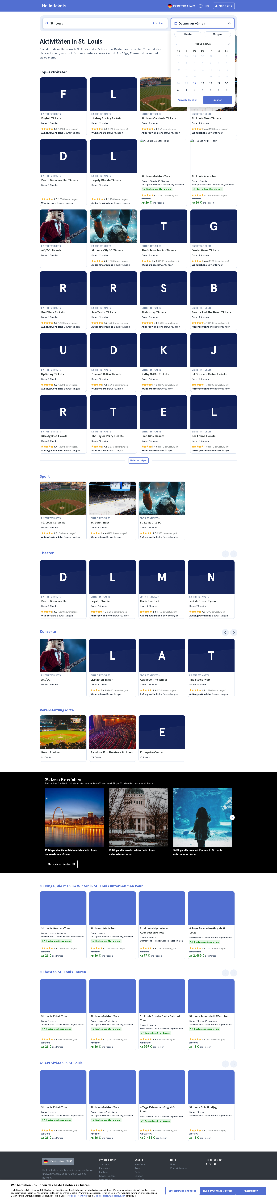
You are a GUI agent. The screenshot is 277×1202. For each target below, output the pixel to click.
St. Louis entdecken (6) (61, 864)
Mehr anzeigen (138, 460)
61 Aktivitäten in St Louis (61, 1063)
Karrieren (104, 1168)
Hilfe (173, 1164)
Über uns (104, 1164)
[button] (63, 106)
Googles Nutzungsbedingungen (109, 1195)
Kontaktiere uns (179, 1168)
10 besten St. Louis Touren (63, 972)
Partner (103, 1172)
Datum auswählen (192, 23)
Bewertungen (107, 1176)
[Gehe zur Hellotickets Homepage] (55, 5)
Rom (137, 1168)
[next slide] (233, 553)
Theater (47, 553)
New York (140, 1164)
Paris (137, 1172)
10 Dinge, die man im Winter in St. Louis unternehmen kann (91, 886)
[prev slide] (225, 553)
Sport (45, 476)
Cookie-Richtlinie (78, 1195)
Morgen (217, 34)
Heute (188, 34)
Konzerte (48, 631)
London (139, 1176)
